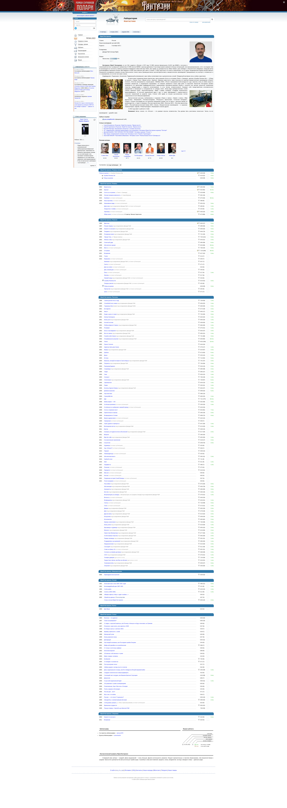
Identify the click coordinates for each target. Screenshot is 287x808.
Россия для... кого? (109, 691)
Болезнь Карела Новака (111, 388)
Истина (106, 358)
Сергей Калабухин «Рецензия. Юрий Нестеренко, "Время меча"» (122, 125)
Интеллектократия (109, 650)
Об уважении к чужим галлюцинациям (115, 683)
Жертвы (106, 275)
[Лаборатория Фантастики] (113, 19)
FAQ (134, 770)
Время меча (107, 187)
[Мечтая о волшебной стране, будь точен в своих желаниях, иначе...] (198, 423)
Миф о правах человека (111, 656)
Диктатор (106, 223)
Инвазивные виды (109, 203)
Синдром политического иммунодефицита (116, 672)
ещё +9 (183, 151)
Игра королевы (108, 200)
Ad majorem (107, 308)
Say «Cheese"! (108, 448)
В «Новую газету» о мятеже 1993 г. (114, 628)
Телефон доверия (109, 557)
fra (120, 770)
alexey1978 (120, 733)
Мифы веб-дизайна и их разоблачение (115, 645)
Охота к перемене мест (111, 410)
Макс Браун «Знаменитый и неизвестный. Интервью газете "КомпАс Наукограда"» (127, 133)
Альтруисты (107, 489)
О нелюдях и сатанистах (111, 661)
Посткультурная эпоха (110, 664)
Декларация (107, 639)
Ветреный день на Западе (111, 494)
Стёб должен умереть (110, 702)
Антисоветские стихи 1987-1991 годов (115, 583)
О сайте (112, 770)
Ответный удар (108, 242)
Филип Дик (172, 155)
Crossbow (77, 143)
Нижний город (108, 278)
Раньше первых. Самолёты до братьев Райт (116, 708)
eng (117, 770)
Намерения (107, 421)
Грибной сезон (108, 459)
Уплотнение (107, 380)
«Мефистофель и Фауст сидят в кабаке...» (116, 594)
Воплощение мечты (109, 426)
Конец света (107, 524)
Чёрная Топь (107, 237)
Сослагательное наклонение (112, 440)
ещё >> (111, 61)
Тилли (106, 256)
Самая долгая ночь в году (111, 300)
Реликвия (107, 328)
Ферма (106, 349)
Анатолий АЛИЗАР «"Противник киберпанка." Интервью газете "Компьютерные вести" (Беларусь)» (132, 135)
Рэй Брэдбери (138, 155)
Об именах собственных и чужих (113, 653)
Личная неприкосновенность (112, 195)
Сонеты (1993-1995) (110, 591)
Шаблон (106, 352)
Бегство (106, 492)
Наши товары (172, 770)
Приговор (107, 211)
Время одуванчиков (109, 418)
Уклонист (106, 377)
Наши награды (148, 770)
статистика (136, 32)
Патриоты (107, 363)
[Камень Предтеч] (85, 134)
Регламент (128, 770)
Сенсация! (107, 546)
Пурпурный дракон (109, 366)
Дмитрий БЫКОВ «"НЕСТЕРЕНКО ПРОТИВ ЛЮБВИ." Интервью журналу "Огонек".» (128, 132)
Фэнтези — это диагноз (110, 618)
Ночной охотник (108, 322)
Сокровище (107, 369)
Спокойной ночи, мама (110, 303)
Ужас (105, 374)
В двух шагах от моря (110, 314)
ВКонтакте (157, 770)
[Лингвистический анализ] (197, 173)
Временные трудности (110, 705)
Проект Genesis (108, 344)
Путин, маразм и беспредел (112, 689)
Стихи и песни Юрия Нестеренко (113, 600)
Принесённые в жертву (110, 412)
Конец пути (107, 319)
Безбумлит (107, 659)
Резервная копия (109, 234)
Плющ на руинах (104, 173)
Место (106, 247)
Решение (106, 467)
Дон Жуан (107, 609)
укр (122, 770)
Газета (106, 264)
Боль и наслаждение (110, 330)
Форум (80, 60)
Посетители (81, 53)
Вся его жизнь (108, 333)
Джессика (107, 206)
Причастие (107, 289)
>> (88, 162)
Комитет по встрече (109, 228)
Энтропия (107, 565)
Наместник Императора (111, 533)
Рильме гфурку (108, 226)
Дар (105, 399)
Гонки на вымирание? (110, 620)
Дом (105, 511)
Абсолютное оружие (110, 245)
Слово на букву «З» (109, 549)
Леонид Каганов (149, 155)
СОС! (105, 554)
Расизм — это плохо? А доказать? (114, 697)
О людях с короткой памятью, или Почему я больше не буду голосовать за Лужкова (128, 623)
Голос (105, 505)
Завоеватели (108, 382)
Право (106, 385)
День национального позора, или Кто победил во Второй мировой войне (124, 669)
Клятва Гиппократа (109, 317)
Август (106, 311)
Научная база (108, 393)
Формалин (107, 258)
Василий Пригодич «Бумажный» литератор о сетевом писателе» (122, 128)
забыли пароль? (89, 15)
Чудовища (107, 445)
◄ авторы (103, 32)
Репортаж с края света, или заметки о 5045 (116, 626)
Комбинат (107, 198)
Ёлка (105, 272)
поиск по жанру (194, 22)
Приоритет (107, 470)
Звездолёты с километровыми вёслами (115, 700)
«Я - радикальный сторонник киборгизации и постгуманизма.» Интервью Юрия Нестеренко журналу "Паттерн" (135, 130)
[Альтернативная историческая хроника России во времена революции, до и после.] (198, 440)
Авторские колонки (83, 56)
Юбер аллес (107, 214)
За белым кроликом (109, 404)
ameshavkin (117, 735)
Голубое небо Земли (110, 336)
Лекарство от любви (110, 208)
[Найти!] (212, 19)
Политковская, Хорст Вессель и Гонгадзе (116, 686)
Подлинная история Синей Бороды (114, 478)
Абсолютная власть (109, 456)
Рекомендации (82, 50)
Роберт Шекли (161, 155)
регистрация (80, 15)
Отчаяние (107, 250)
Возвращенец (108, 500)
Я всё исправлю (108, 481)
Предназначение (109, 543)
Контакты (139, 770)
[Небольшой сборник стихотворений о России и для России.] (198, 589)
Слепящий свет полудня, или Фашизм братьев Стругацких (121, 675)
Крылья (106, 189)
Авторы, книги (90, 38)
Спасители (107, 442)
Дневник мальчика (109, 390)
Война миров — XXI (109, 401)
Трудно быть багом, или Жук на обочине (115, 560)
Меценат (106, 434)
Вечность (107, 497)
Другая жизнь (108, 513)
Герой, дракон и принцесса (111, 423)
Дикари (106, 508)
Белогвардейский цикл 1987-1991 (113, 586)
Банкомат (107, 261)
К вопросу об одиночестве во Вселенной (115, 431)
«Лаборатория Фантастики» (147, 779)
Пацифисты (107, 464)
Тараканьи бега (108, 306)
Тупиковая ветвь (109, 563)
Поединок (107, 231)
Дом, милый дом (109, 269)
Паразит (106, 451)
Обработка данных (109, 597)
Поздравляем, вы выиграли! (112, 541)
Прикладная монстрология (111, 574)
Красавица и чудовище (110, 527)
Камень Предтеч (84, 121)
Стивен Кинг (104, 155)
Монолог (106, 530)
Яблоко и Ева (108, 239)
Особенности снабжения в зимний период (116, 407)
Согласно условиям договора (112, 552)
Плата (106, 341)
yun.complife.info (109, 119)
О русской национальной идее (113, 680)
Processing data (120, 597)
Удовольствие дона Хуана (111, 347)
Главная (80, 35)
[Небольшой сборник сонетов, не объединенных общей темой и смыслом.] (198, 591)
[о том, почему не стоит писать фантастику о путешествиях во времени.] (198, 705)
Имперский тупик (109, 634)
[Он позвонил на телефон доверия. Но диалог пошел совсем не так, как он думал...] (198, 557)
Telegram (164, 770)
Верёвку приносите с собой (112, 631)
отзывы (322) (114, 32)
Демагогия (107, 678)
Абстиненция (108, 486)
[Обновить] (94, 120)
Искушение (107, 516)
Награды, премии (83, 44)
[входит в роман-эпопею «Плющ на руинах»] (103, 280)
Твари (106, 371)
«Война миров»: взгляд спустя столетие (115, 667)
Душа (105, 355)
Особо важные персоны (111, 535)
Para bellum (107, 483)
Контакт (106, 475)
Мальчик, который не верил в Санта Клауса (116, 360)
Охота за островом (109, 192)
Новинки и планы (83, 41)
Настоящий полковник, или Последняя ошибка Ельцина (120, 642)
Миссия (106, 472)
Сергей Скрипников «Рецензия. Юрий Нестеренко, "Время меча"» (122, 127)
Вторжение (107, 253)
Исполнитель (108, 519)
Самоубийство (108, 396)
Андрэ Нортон (84, 119)
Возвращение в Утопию (110, 415)
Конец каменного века (110, 637)
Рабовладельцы (108, 453)
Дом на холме (108, 267)
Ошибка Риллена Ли (109, 175)
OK (93, 28)
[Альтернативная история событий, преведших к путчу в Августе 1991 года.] (198, 311)
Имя (105, 461)
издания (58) (125, 32)
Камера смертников (109, 522)
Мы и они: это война (110, 694)
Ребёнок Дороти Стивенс (111, 325)
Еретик (106, 429)
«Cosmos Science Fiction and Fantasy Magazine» (84, 89)
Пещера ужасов (108, 283)
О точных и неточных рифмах (112, 648)
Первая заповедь (109, 538)
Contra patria (107, 589)
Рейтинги (80, 47)
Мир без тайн (108, 437)
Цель (105, 291)
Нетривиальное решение (111, 338)
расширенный (206, 22)
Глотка (106, 502)
